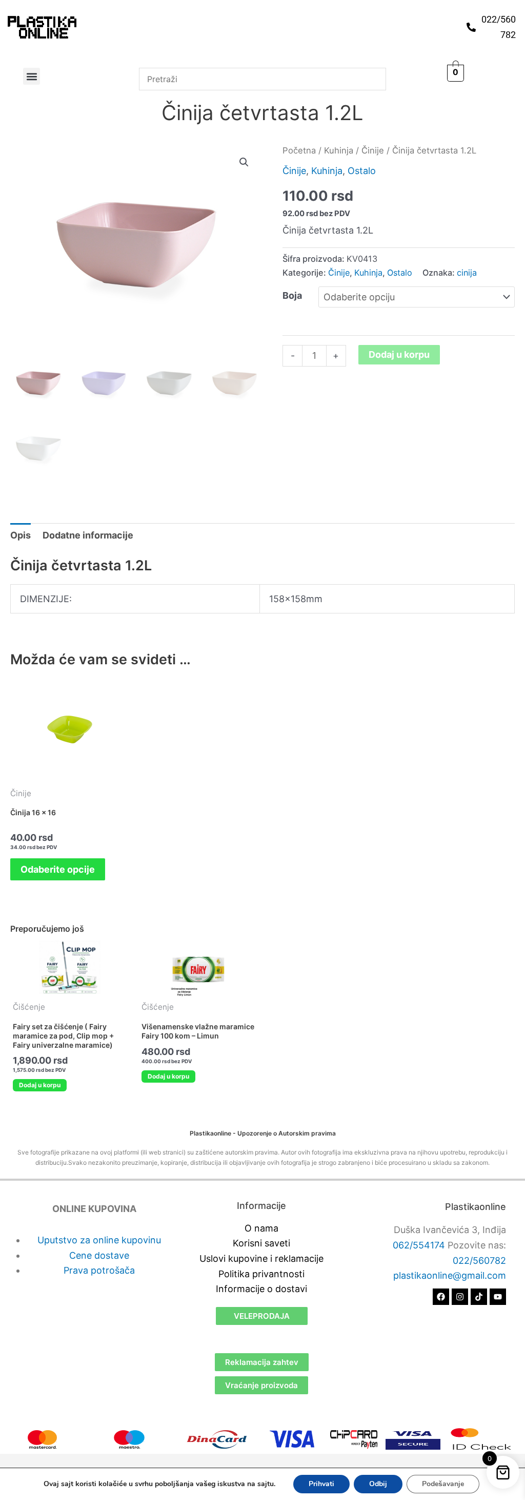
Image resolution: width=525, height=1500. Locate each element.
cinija (467, 272)
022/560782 (479, 1260)
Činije (372, 150)
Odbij (378, 1484)
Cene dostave (99, 1255)
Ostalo (362, 170)
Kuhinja (338, 150)
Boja (292, 295)
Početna (299, 150)
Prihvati (321, 1484)
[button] (31, 76)
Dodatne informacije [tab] (88, 535)
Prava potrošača (99, 1270)
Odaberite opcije (58, 869)
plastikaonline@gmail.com (449, 1275)
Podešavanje (443, 1484)
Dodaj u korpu (399, 354)
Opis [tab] (20, 535)
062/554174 (419, 1245)
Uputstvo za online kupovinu (99, 1240)
